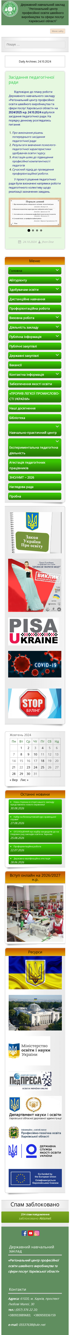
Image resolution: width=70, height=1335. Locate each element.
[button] (29, 230)
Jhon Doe (48, 242)
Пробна (15, 496)
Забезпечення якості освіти (30, 384)
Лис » (24, 780)
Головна (15, 271)
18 (42, 761)
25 (42, 767)
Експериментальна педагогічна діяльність (33, 450)
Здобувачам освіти (24, 289)
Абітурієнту (18, 280)
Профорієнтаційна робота (29, 308)
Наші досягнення (22, 408)
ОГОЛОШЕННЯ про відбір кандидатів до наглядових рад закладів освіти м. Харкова (34, 833)
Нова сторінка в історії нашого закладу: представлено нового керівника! (32, 803)
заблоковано (35, 1216)
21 (13, 767)
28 (13, 774)
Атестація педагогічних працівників (27, 465)
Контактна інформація (26, 374)
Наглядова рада (21, 487)
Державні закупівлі (24, 356)
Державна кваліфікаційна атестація (32, 858)
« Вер (14, 780)
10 (35, 754)
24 (35, 767)
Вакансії (15, 365)
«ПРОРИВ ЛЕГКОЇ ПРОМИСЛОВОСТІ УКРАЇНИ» (34, 396)
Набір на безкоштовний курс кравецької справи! (33, 818)
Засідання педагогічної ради (31, 80)
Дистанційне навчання (27, 299)
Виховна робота (21, 318)
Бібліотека (17, 418)
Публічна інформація (25, 337)
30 (28, 774)
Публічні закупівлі (23, 346)
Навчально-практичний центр (33, 433)
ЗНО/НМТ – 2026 (21, 477)
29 (21, 774)
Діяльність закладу (23, 327)
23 (28, 767)
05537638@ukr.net (32, 1325)
